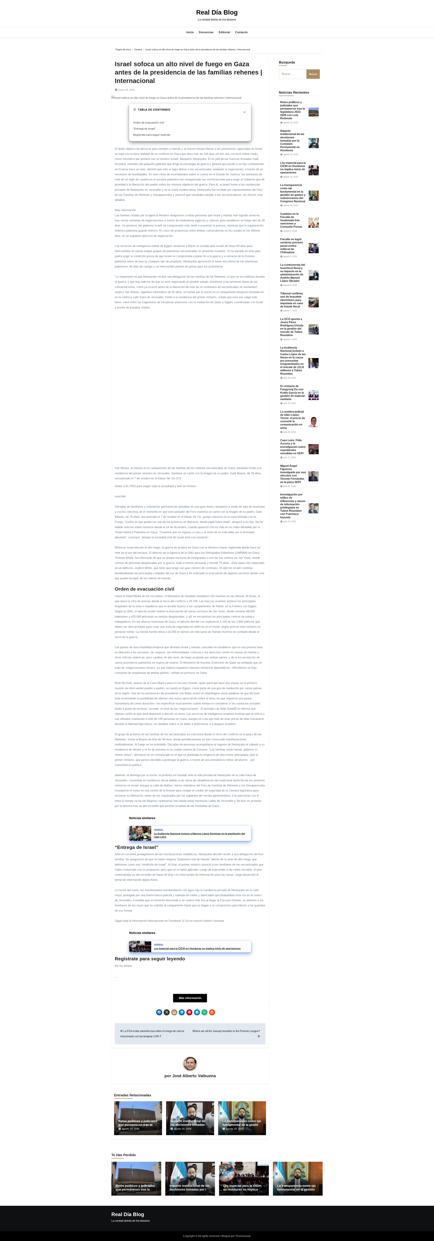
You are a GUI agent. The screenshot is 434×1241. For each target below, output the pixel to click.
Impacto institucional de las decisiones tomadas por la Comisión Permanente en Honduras (292, 140)
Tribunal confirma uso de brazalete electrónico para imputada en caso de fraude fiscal (291, 300)
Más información (190, 998)
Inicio (190, 32)
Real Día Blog (217, 12)
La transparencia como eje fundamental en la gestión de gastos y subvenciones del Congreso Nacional (296, 1191)
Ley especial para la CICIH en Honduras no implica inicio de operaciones (242, 1189)
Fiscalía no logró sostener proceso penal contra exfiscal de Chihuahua (291, 246)
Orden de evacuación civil (148, 122)
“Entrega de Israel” (144, 128)
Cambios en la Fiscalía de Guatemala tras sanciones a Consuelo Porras (291, 220)
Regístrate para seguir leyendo (151, 134)
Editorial (224, 32)
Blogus (226, 1236)
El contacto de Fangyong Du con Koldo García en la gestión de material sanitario (292, 393)
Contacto (241, 32)
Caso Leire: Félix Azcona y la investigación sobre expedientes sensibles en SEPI (293, 447)
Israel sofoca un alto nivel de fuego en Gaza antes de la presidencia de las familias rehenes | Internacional (188, 72)
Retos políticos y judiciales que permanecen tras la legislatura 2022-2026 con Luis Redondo (135, 1191)
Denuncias (206, 32)
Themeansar (242, 1236)
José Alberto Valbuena (194, 1075)
